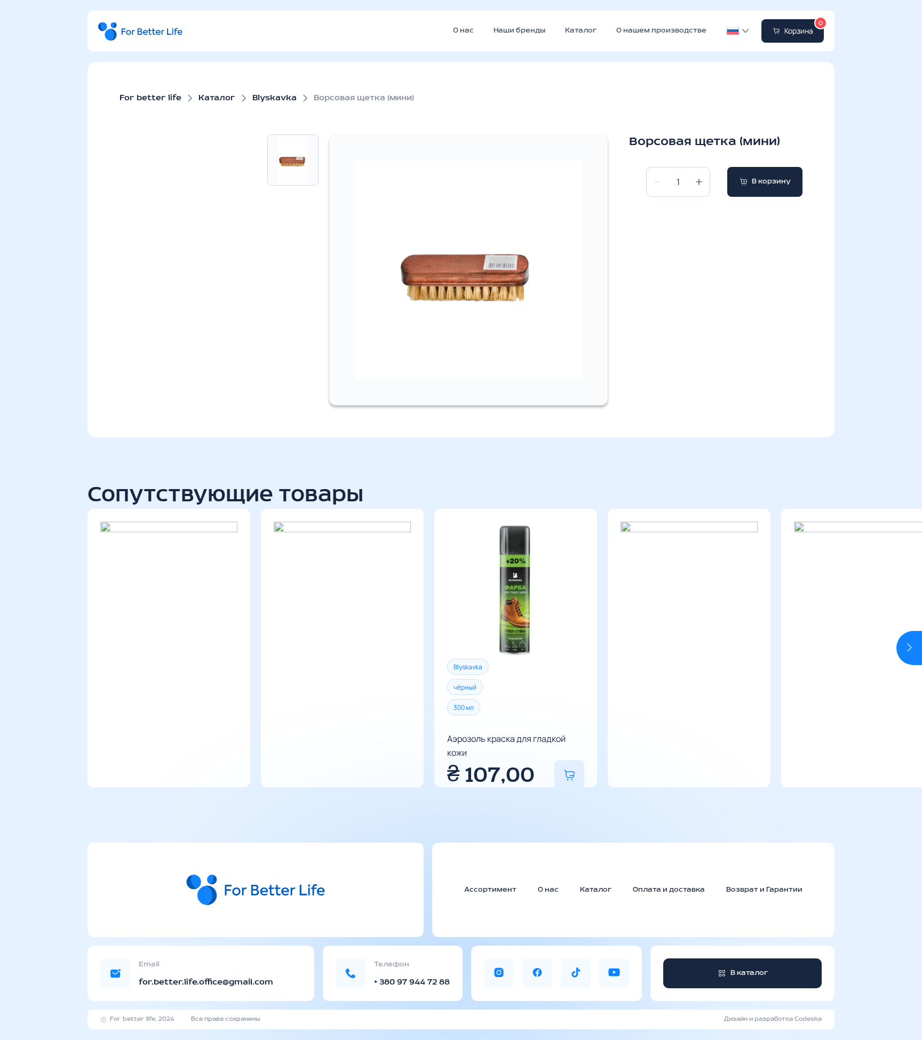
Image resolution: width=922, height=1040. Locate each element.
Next (909, 648)
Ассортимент (490, 890)
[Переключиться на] (733, 31)
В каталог (749, 973)
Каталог (581, 31)
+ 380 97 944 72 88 (412, 982)
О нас (463, 31)
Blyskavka (274, 98)
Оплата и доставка (669, 890)
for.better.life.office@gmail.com (206, 982)
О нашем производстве (661, 31)
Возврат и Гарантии (764, 890)
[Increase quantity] (699, 182)
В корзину (771, 182)
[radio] (468, 667)
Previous (100, 648)
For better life (150, 98)
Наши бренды (519, 31)
